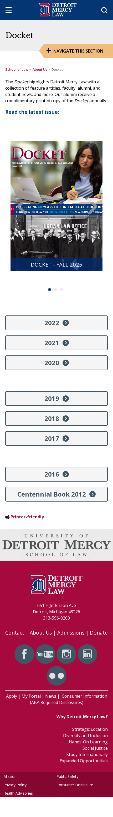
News (50, 696)
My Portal (31, 696)
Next (91, 212)
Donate (99, 632)
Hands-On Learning (88, 742)
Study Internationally (87, 754)
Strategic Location (90, 729)
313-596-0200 (56, 618)
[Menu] (8, 11)
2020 (51, 362)
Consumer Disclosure (74, 784)
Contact (14, 632)
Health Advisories (18, 793)
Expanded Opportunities (84, 761)
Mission (10, 776)
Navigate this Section (78, 51)
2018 (51, 418)
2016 (51, 474)
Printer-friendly (27, 517)
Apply (11, 696)
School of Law (16, 69)
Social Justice (95, 748)
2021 (51, 342)
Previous (22, 212)
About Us (40, 69)
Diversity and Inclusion (85, 735)
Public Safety (67, 776)
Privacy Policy (15, 784)
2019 (51, 398)
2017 (51, 438)
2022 (51, 322)
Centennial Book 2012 (51, 494)
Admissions (70, 632)
